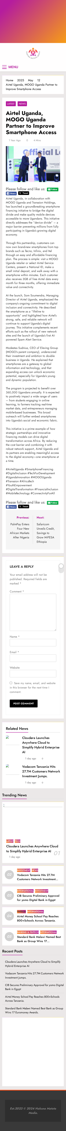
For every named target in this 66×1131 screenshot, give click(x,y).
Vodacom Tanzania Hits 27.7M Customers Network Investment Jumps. (41, 771)
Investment (23, 870)
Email (14, 652)
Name (15, 637)
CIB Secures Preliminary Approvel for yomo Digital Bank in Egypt (38, 898)
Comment (17, 591)
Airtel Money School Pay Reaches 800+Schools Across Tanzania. (38, 918)
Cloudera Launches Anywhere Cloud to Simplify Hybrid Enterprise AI (40, 744)
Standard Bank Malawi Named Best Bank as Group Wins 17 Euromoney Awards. (39, 941)
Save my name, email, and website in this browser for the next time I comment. (33, 687)
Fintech (21, 911)
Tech (17, 841)
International (25, 891)
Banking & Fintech (28, 932)
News (22, 103)
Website (15, 668)
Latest (10, 103)
